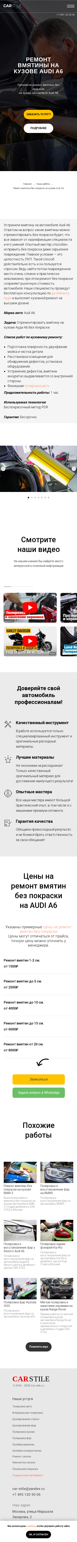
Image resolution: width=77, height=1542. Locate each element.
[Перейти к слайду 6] (45, 497)
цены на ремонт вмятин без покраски (46, 929)
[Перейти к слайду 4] (38, 497)
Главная (27, 184)
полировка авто (36, 386)
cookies (30, 1526)
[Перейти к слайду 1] (28, 497)
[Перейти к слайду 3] (35, 497)
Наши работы (43, 184)
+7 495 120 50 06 (66, 14)
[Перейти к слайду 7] (48, 497)
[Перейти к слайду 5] (42, 497)
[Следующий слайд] (74, 469)
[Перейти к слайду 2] (32, 497)
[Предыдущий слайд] (3, 469)
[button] (38, 114)
